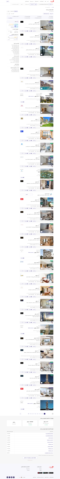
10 (28, 413)
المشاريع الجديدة (41, 1)
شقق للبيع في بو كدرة (16, 60)
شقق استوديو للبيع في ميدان (15, 46)
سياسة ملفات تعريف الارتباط (40, 477)
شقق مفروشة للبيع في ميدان (15, 47)
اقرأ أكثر (17, 38)
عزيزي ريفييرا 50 (51, 444)
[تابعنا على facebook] (11, 477)
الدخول (8, 1)
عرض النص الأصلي (11, 35)
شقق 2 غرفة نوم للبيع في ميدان (15, 48)
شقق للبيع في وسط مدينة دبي (15, 58)
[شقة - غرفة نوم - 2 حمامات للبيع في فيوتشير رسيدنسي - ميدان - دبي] (36, 380)
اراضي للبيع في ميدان (16, 53)
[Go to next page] (20, 413)
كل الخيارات (15, 11)
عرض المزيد (10, 18)
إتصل (33, 31)
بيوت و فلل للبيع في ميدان (16, 49)
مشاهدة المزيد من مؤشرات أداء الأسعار (30, 457)
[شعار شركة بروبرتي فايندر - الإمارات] (52, 1)
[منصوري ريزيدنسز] (36, 405)
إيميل (30, 31)
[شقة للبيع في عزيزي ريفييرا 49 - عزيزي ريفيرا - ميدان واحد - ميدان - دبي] (36, 203)
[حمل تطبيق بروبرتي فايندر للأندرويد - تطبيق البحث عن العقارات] (45, 473)
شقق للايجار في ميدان (16, 65)
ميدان (50, 4)
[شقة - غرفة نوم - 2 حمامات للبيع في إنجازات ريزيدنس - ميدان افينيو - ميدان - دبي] (36, 266)
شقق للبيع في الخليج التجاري (15, 57)
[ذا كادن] (36, 330)
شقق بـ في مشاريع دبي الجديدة (15, 69)
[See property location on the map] (41, 28)
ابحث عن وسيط (31, 1)
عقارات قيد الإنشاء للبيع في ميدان (15, 70)
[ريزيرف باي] (36, 173)
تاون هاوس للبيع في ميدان (16, 51)
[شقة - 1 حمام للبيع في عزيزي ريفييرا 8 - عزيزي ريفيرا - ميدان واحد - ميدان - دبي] (36, 149)
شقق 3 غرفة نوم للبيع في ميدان (15, 50)
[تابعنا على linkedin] (7, 477)
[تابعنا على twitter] (9, 477)
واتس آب (26, 31)
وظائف (40, 470)
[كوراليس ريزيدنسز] (36, 254)
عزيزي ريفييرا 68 (51, 448)
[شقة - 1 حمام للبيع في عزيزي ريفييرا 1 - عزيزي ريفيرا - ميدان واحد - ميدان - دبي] (36, 161)
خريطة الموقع (34, 477)
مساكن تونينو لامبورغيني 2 (49, 433)
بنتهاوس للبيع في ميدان (16, 52)
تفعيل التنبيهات (46, 13)
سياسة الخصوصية (47, 477)
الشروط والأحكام (51, 477)
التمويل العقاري (27, 1)
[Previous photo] (41, 25)
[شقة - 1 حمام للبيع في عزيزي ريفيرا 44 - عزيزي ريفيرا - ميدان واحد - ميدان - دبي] (36, 279)
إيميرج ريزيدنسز (51, 437)
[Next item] (7, 29)
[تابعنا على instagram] (13, 477)
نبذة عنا (40, 468)
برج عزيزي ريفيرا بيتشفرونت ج (49, 452)
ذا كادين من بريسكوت (50, 440)
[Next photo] (52, 25)
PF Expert (28, 470)
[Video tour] (51, 42)
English (24, 477)
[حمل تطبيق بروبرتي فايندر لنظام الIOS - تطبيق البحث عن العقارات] (51, 473)
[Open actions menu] (21, 31)
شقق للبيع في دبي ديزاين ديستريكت (14, 62)
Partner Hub (28, 468)
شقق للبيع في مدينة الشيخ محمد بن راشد (14, 59)
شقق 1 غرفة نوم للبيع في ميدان (15, 44)
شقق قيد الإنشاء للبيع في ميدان (15, 71)
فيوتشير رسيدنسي (50, 446)
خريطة (51, 13)
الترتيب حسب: (12, 13)
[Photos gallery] (46, 25)
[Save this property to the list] (22, 31)
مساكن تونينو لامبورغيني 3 (49, 435)
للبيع (47, 1)
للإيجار (45, 1)
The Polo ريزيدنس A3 (50, 442)
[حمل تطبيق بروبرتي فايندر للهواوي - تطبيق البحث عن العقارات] (40, 473)
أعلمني (27, 194)
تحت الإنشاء (12, 11)
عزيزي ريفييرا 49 (51, 450)
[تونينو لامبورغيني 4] (36, 98)
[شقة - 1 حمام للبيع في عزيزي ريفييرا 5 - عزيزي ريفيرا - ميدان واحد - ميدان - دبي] (36, 52)
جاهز (8, 11)
